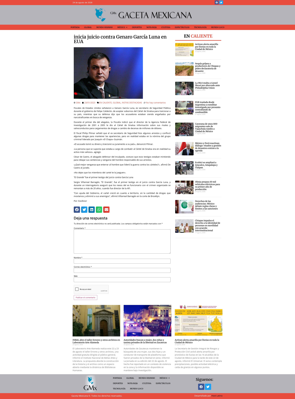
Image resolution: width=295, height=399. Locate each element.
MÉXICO (121, 27)
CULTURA (165, 27)
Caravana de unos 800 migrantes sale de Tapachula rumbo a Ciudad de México (206, 128)
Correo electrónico (83, 267)
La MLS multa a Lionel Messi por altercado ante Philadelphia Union (207, 85)
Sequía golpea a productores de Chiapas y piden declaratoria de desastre (207, 67)
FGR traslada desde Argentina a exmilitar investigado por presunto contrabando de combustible (207, 107)
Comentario (80, 228)
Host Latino (217, 395)
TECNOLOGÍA (200, 27)
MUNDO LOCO (217, 27)
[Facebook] (217, 2)
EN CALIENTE (105, 102)
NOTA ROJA (151, 27)
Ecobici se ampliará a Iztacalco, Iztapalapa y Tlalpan (206, 165)
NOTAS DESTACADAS (132, 102)
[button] (77, 210)
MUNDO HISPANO (104, 27)
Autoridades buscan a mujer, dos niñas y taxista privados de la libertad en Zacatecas (145, 341)
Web (76, 276)
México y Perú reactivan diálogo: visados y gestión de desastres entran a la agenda (208, 147)
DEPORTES (137, 27)
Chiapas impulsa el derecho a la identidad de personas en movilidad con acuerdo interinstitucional (207, 225)
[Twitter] (221, 2)
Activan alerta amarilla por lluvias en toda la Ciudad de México (206, 46)
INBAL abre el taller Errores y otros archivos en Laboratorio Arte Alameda (96, 341)
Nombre (78, 258)
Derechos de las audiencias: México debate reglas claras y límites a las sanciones (206, 205)
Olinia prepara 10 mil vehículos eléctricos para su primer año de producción (207, 185)
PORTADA (75, 27)
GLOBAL (88, 27)
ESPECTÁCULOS (182, 27)
